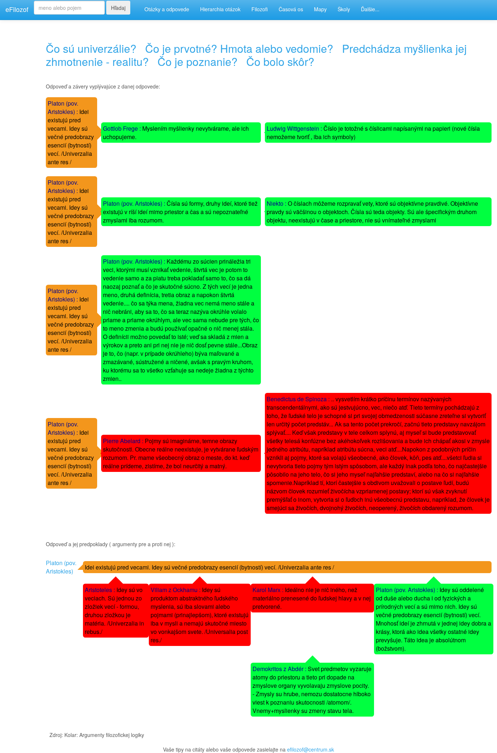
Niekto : (277, 203)
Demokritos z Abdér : (280, 669)
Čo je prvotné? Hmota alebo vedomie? (239, 48)
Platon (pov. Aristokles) (61, 567)
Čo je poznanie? (198, 61)
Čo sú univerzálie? (91, 48)
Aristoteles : (100, 590)
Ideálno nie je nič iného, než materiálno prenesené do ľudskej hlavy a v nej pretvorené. (312, 598)
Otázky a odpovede (166, 9)
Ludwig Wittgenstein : (295, 128)
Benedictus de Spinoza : (299, 399)
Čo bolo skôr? (280, 61)
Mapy (320, 9)
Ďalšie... (370, 9)
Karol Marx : (269, 590)
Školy (344, 9)
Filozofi (259, 9)
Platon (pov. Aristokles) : (63, 107)
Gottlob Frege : (122, 128)
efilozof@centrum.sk (310, 749)
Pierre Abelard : (124, 441)
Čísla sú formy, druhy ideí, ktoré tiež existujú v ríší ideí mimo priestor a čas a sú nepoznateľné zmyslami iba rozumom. (180, 211)
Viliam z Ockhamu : (176, 590)
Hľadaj (118, 7)
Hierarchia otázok (220, 9)
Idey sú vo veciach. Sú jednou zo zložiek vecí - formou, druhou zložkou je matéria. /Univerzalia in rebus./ (114, 611)
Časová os (291, 9)
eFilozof (16, 9)
